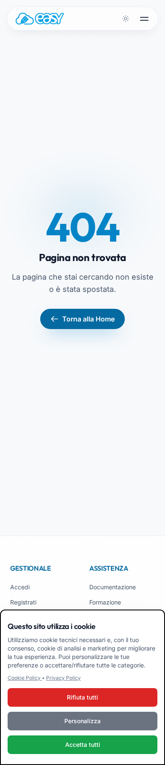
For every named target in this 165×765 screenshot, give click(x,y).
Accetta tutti (82, 744)
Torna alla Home (88, 319)
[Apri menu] (144, 18)
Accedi (20, 587)
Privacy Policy (63, 678)
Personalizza (82, 720)
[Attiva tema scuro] (125, 18)
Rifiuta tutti (82, 697)
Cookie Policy (25, 678)
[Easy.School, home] (40, 19)
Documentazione (112, 587)
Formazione (105, 602)
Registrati (23, 602)
